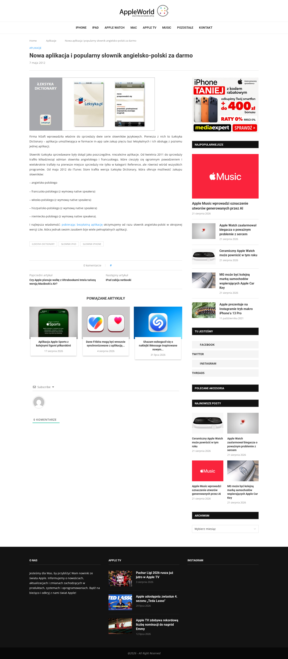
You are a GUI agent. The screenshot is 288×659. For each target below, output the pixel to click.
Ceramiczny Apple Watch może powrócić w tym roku (238, 253)
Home (33, 40)
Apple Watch (115, 27)
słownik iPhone (92, 243)
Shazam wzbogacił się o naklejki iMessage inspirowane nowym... (158, 345)
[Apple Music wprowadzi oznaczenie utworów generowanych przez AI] (225, 176)
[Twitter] (34, 11)
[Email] (51, 11)
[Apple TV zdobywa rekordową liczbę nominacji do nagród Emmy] (120, 626)
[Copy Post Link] (123, 265)
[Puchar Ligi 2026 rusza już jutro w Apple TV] (120, 578)
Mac (133, 27)
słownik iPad (68, 243)
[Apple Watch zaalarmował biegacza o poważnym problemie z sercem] (204, 231)
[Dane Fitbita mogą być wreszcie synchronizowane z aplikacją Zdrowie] (106, 323)
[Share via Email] (129, 265)
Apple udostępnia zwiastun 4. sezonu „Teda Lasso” (157, 599)
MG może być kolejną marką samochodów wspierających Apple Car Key (236, 281)
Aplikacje (51, 40)
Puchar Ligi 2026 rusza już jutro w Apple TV (154, 575)
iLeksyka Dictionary (43, 243)
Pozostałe (185, 27)
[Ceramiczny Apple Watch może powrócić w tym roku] (204, 256)
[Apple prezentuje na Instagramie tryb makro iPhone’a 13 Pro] (204, 310)
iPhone (81, 27)
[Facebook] (31, 11)
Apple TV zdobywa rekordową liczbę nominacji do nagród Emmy (157, 624)
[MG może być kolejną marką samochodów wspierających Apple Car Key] (204, 280)
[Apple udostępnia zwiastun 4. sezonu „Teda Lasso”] (120, 602)
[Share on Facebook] (118, 265)
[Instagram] (38, 11)
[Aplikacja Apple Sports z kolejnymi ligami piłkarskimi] (53, 323)
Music (166, 27)
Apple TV (149, 27)
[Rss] (45, 11)
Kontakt (205, 27)
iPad (95, 27)
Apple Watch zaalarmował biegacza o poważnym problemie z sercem (237, 229)
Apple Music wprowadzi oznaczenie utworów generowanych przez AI (220, 205)
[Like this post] (113, 265)
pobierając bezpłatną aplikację (82, 224)
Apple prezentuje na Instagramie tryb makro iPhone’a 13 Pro (236, 309)
